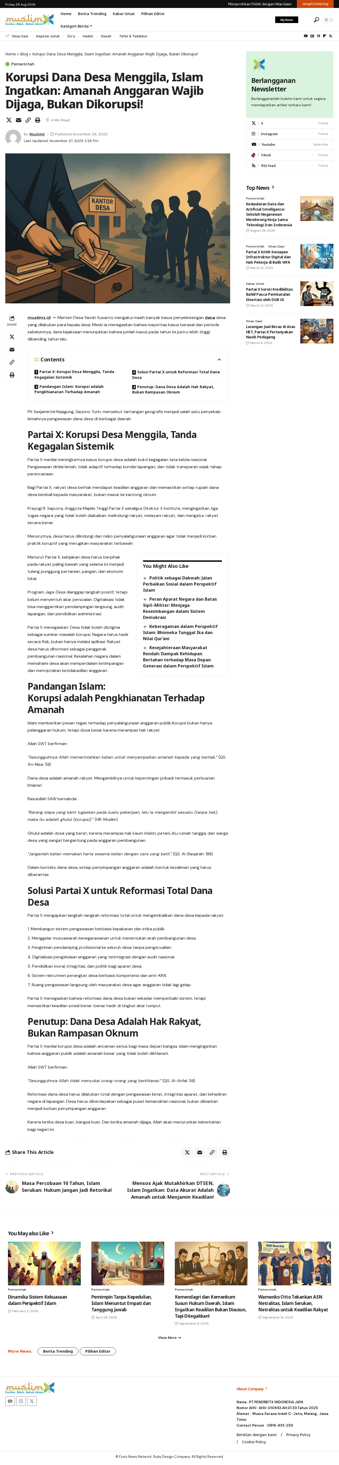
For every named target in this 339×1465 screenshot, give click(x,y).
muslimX (37, 134)
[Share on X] (9, 120)
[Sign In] (305, 20)
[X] (289, 123)
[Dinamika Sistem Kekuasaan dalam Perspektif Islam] (44, 1263)
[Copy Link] (28, 120)
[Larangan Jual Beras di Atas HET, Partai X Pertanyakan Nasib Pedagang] (316, 331)
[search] (316, 19)
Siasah (106, 36)
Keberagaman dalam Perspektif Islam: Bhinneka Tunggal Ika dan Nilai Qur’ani (180, 632)
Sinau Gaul (20, 36)
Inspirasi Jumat (48, 36)
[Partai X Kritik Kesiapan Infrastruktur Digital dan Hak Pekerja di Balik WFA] (316, 256)
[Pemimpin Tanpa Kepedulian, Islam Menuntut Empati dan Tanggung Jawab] (127, 1263)
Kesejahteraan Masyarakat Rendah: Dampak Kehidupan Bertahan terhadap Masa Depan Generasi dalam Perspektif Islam (178, 657)
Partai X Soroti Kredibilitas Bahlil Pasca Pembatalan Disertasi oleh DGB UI (269, 294)
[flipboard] (325, 36)
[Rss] (331, 36)
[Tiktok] (289, 155)
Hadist (88, 36)
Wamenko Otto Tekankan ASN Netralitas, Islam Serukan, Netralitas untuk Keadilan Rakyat (293, 1303)
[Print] (37, 120)
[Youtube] (289, 144)
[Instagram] (289, 134)
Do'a (71, 36)
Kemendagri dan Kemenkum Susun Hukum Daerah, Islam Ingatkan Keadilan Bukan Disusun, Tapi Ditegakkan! (210, 1306)
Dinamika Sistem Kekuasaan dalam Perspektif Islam (37, 1300)
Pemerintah (22, 64)
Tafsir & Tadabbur (133, 36)
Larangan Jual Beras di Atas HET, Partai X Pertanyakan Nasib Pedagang (270, 331)
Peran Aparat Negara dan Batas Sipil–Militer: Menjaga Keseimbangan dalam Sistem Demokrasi (180, 608)
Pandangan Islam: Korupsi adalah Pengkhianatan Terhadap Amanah (69, 389)
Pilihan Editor (97, 1351)
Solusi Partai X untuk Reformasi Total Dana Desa (176, 374)
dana (210, 317)
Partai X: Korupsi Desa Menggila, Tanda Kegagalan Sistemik (74, 374)
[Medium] (318, 36)
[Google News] (312, 36)
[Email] (18, 120)
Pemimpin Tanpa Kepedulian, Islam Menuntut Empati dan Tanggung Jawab (121, 1303)
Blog (24, 53)
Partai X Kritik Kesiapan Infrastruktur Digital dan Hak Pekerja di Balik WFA (268, 256)
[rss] (289, 166)
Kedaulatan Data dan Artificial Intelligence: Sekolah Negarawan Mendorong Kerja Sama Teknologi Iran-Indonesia (269, 214)
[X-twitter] (32, 1401)
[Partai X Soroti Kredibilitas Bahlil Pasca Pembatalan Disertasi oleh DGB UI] (316, 293)
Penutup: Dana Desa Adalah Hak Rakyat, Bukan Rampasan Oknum (173, 389)
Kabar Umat (255, 283)
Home (10, 53)
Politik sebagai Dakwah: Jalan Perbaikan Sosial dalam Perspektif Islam (180, 584)
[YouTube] (305, 36)
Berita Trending (58, 1351)
